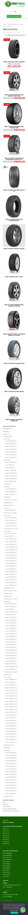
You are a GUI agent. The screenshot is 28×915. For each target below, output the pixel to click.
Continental (7, 593)
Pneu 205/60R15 (10, 577)
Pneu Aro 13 (6, 829)
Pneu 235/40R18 (10, 791)
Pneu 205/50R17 (10, 739)
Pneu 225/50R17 (10, 712)
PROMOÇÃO (6, 428)
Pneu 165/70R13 (10, 523)
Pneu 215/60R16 (10, 631)
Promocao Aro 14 (9, 513)
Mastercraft (7, 505)
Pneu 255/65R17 (10, 685)
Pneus (4, 434)
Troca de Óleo (7, 806)
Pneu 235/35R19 (10, 457)
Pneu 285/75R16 (10, 604)
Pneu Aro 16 (6, 835)
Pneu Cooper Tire (7, 857)
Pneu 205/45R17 (10, 731)
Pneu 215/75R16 (10, 617)
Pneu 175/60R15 (10, 574)
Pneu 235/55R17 (10, 729)
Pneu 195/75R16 (10, 636)
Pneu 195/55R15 (10, 558)
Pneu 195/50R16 (10, 644)
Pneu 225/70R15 (10, 569)
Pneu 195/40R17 (10, 679)
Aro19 (5, 439)
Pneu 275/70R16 (10, 661)
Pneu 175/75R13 (10, 518)
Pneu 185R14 (9, 465)
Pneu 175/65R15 (10, 541)
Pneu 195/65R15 (10, 571)
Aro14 (5, 460)
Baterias (5, 431)
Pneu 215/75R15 (10, 533)
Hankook (6, 484)
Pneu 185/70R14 (10, 462)
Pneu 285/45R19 (10, 441)
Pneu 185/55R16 (10, 664)
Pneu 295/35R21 (10, 510)
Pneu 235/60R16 (10, 634)
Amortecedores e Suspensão (11, 811)
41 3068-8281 (8, 887)
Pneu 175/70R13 (10, 520)
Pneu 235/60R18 (10, 758)
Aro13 (5, 515)
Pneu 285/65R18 (10, 782)
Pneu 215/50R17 (10, 688)
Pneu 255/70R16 (10, 615)
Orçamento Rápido (14, 16)
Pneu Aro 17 (6, 837)
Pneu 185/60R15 (10, 547)
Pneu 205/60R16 (10, 666)
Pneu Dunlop (6, 861)
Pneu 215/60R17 (10, 701)
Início (4, 24)
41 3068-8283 (8, 896)
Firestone (6, 436)
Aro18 (5, 750)
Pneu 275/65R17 (10, 682)
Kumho (6, 748)
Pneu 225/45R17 (10, 707)
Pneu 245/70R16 (10, 642)
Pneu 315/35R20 (10, 494)
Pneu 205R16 (9, 609)
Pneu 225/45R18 (10, 769)
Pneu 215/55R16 (10, 625)
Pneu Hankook (6, 868)
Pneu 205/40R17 (10, 696)
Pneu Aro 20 (6, 843)
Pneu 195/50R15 (10, 585)
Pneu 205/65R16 (10, 639)
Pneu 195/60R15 (10, 563)
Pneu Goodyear (7, 866)
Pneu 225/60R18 (10, 777)
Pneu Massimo (6, 874)
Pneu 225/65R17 (10, 715)
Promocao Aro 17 (9, 599)
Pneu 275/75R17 (10, 723)
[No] (26, 908)
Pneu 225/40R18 (10, 774)
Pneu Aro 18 (6, 839)
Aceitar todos (14, 912)
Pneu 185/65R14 (10, 481)
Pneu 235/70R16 (10, 623)
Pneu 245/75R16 (10, 669)
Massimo (6, 796)
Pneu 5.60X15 (9, 536)
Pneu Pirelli (6, 876)
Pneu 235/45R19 (10, 452)
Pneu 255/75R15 (10, 544)
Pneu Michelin (6, 872)
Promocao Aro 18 (9, 672)
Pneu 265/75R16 (10, 655)
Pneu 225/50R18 (10, 780)
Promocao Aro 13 (9, 500)
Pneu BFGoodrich (7, 855)
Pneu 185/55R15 (10, 552)
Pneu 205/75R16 (10, 606)
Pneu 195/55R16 (10, 653)
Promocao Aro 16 (9, 591)
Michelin (6, 596)
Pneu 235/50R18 (10, 763)
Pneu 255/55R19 (10, 449)
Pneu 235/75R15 (10, 539)
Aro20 (5, 487)
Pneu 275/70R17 (10, 718)
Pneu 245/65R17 (10, 726)
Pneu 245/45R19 (10, 444)
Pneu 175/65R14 (10, 470)
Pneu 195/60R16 (10, 658)
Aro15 (5, 531)
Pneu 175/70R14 (10, 476)
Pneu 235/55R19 (10, 455)
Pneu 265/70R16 (10, 647)
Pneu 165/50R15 (10, 566)
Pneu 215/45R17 (10, 709)
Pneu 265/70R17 (10, 742)
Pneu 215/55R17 (10, 693)
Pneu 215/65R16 (10, 612)
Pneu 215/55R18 (10, 793)
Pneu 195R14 (9, 468)
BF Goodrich (7, 745)
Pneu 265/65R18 (10, 761)
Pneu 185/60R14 (10, 478)
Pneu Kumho (6, 870)
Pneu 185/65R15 (10, 550)
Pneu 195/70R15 (10, 561)
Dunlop (6, 675)
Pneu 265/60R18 (10, 772)
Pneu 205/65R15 (10, 582)
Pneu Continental (7, 859)
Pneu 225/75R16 (10, 628)
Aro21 (5, 508)
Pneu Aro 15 (6, 833)
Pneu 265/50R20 (10, 491)
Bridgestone (7, 588)
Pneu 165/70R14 (10, 473)
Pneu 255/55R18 (10, 788)
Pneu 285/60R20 (10, 489)
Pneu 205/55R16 (10, 650)
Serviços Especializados (10, 809)
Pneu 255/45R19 (10, 446)
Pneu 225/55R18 (10, 755)
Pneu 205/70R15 (10, 580)
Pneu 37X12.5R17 (10, 690)
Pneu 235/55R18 (10, 785)
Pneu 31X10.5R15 (10, 555)
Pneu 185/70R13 (10, 526)
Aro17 (5, 677)
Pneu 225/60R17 (10, 704)
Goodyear (7, 502)
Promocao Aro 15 (9, 528)
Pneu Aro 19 (6, 841)
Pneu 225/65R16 (10, 620)
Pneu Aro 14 (6, 831)
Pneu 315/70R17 (10, 737)
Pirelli (5, 497)
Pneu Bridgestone (7, 853)
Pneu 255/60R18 (10, 766)
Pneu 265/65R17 (10, 734)
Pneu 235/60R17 (10, 720)
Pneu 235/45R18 (10, 752)
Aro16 (5, 601)
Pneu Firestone (7, 863)
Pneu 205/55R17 (10, 698)
